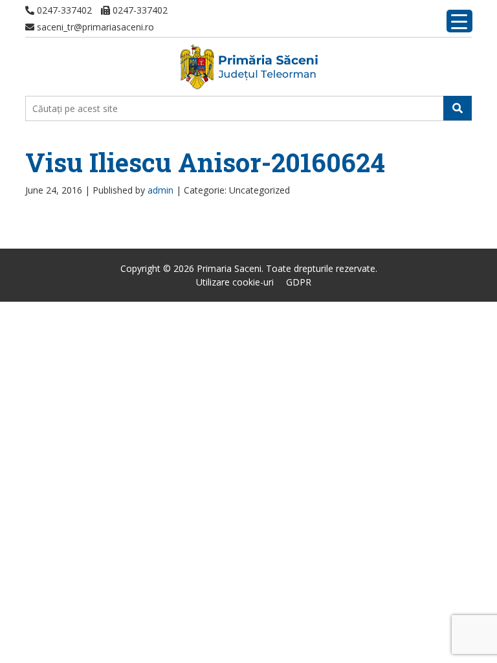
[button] (457, 108)
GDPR (298, 282)
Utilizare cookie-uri (235, 282)
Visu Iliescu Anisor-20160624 (205, 162)
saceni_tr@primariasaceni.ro (94, 27)
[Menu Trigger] (459, 21)
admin (160, 190)
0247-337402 (63, 10)
